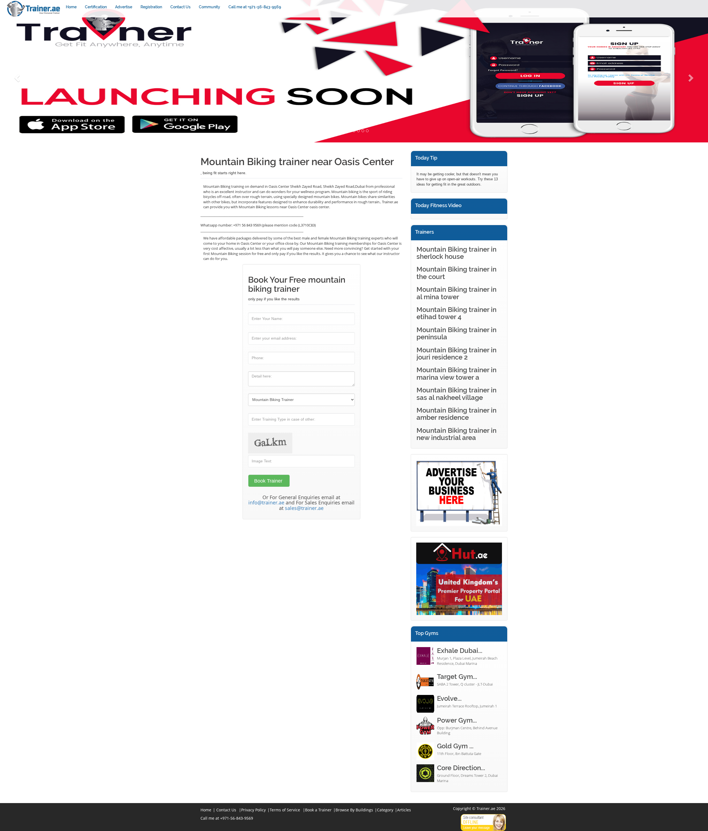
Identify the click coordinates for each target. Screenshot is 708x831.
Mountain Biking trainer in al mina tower (456, 293)
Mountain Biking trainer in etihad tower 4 (456, 313)
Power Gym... (457, 720)
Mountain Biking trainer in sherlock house (456, 252)
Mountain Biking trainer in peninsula (456, 333)
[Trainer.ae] (34, 8)
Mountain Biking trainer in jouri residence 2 (456, 353)
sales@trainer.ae (304, 508)
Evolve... (449, 698)
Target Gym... (457, 677)
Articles (404, 809)
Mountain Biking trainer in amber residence (456, 413)
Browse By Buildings (354, 809)
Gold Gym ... (455, 746)
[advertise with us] (459, 493)
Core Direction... (461, 768)
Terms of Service (285, 809)
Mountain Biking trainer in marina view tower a (456, 373)
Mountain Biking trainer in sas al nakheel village (456, 393)
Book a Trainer (318, 809)
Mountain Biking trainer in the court (456, 272)
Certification (96, 7)
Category (385, 809)
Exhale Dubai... (459, 651)
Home (71, 7)
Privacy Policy (253, 809)
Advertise (123, 7)
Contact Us (180, 7)
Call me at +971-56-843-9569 (254, 7)
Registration (151, 7)
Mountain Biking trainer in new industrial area (456, 434)
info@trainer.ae (266, 502)
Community (209, 7)
